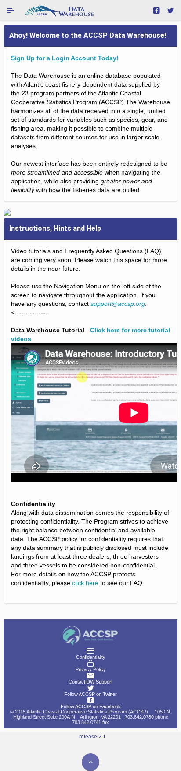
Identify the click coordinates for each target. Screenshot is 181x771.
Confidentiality (90, 657)
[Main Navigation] (11, 11)
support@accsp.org (117, 303)
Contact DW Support (90, 681)
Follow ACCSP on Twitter (90, 694)
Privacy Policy (91, 669)
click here (85, 582)
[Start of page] (90, 762)
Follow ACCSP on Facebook (91, 706)
